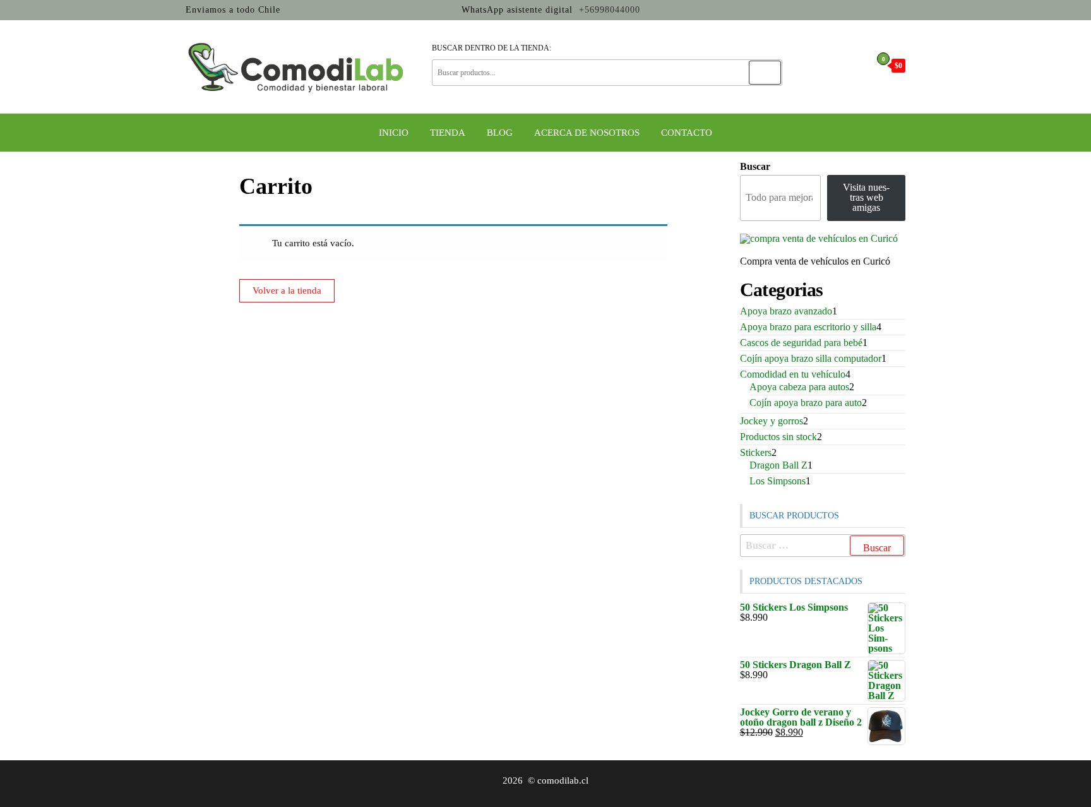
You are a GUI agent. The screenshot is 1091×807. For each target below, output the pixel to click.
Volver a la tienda (287, 290)
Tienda (447, 133)
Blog (500, 133)
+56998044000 (608, 10)
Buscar (755, 167)
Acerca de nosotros (587, 133)
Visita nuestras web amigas (866, 197)
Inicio (393, 133)
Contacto (686, 133)
